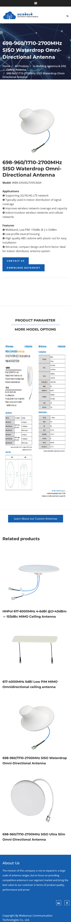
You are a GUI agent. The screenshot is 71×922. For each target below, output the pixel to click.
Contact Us (15, 260)
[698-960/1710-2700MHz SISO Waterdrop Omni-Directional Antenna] (35, 722)
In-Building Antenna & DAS (49, 66)
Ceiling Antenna (16, 70)
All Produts (21, 66)
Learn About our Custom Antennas (35, 518)
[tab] (35, 320)
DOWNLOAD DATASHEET (23, 267)
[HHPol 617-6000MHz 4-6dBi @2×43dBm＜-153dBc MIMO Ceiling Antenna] (35, 578)
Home (6, 66)
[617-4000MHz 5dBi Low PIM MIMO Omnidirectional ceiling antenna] (35, 649)
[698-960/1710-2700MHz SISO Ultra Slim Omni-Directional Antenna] (35, 798)
